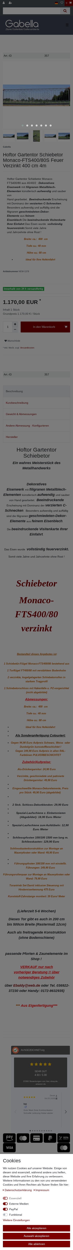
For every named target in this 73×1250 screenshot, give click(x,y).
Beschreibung (14, 391)
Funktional (15, 1214)
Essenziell (15, 1198)
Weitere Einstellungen (16, 1220)
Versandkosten (26, 348)
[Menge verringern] (15, 329)
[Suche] (65, 10)
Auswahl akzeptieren (36, 1236)
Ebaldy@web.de (26, 985)
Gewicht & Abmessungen (21, 414)
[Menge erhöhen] (15, 324)
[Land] (56, 3)
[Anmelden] (4, 3)
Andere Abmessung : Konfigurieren (27, 425)
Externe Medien (19, 1203)
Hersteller (12, 436)
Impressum (42, 1190)
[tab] (36, 391)
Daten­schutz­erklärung (19, 1190)
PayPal (13, 1209)
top (25, 1104)
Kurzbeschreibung (17, 402)
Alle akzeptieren (36, 1228)
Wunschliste (13, 340)
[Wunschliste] (62, 3)
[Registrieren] (10, 3)
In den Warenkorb (44, 326)
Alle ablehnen (36, 1244)
